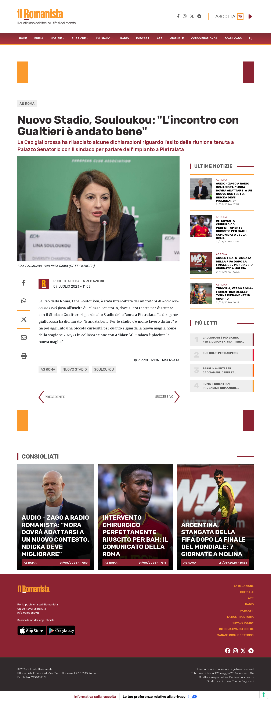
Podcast (142, 38)
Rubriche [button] (79, 38)
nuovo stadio (75, 369)
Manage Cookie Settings (235, 635)
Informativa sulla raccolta (95, 696)
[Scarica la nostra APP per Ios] (32, 630)
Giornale (177, 38)
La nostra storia (240, 616)
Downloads (233, 38)
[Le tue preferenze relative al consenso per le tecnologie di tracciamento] (264, 695)
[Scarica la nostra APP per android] (61, 630)
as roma (48, 369)
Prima (38, 38)
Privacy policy (242, 622)
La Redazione (244, 585)
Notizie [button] (56, 38)
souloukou (104, 369)
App (160, 38)
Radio (124, 38)
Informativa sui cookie (236, 629)
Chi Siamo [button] (103, 38)
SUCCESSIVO (164, 396)
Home (23, 38)
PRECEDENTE (54, 397)
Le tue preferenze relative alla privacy (154, 696)
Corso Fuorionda (204, 38)
